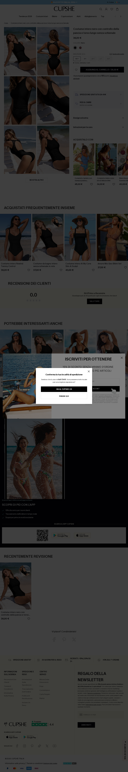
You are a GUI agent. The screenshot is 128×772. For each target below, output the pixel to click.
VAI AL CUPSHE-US (64, 389)
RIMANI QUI (64, 396)
